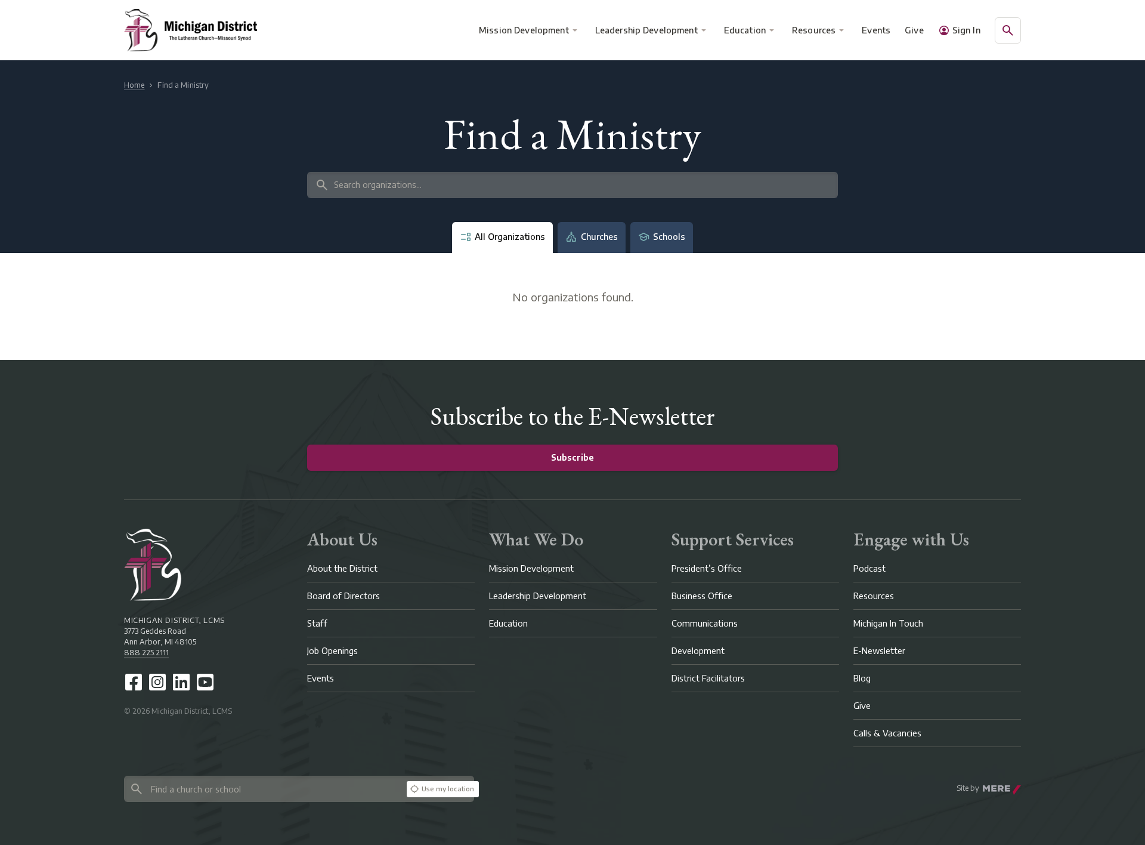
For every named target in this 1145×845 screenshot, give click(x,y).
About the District (342, 568)
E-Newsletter (879, 651)
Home (134, 85)
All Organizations (510, 237)
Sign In (966, 30)
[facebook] (133, 682)
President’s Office (706, 568)
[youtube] (205, 682)
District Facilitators (708, 678)
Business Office (701, 596)
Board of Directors (343, 596)
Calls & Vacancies (887, 733)
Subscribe (572, 457)
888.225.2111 (146, 652)
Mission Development (524, 30)
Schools (669, 237)
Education (745, 30)
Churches (599, 237)
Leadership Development (646, 30)
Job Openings (332, 651)
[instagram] (157, 682)
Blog (862, 678)
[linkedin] (181, 682)
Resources (813, 30)
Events (876, 30)
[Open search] (1008, 30)
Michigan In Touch (888, 623)
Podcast (869, 568)
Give (914, 30)
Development (698, 651)
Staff (317, 623)
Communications (704, 623)
